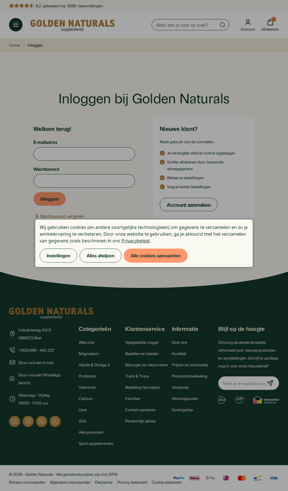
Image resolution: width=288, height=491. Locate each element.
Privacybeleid (135, 241)
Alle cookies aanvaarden (156, 255)
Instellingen (58, 255)
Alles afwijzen (100, 255)
